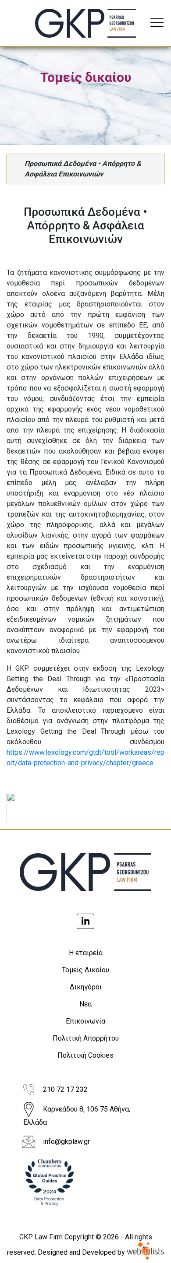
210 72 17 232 (65, 1089)
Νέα (85, 1004)
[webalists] (145, 1252)
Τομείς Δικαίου (85, 970)
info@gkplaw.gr (66, 1141)
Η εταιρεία (86, 953)
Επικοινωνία (85, 1021)
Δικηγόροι (86, 987)
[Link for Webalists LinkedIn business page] (85, 921)
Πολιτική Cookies (85, 1055)
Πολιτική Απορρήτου (86, 1038)
